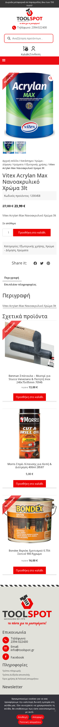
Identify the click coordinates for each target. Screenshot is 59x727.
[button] (51, 78)
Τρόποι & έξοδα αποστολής (16, 674)
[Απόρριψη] (55, 710)
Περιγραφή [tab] (11, 278)
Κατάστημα (26, 160)
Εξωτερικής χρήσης (36, 164)
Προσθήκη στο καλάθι (32, 232)
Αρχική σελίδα (10, 160)
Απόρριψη (37, 717)
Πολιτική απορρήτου (30, 722)
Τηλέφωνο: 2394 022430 (32, 27)
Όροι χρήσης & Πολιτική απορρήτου (20, 678)
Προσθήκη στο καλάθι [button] (29, 397)
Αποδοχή (23, 717)
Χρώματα (18, 164)
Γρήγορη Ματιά (29, 347)
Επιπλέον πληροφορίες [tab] (20, 284)
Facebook (17, 657)
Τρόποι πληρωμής (11, 670)
